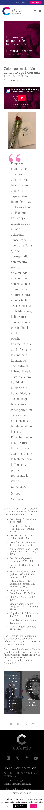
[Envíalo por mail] (11, 723)
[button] (35, 11)
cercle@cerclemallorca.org (17, 783)
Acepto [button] (33, 806)
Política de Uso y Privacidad (18, 789)
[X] (17, 758)
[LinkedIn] (8, 758)
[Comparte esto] (18, 723)
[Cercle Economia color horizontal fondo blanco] (12, 11)
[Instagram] (26, 758)
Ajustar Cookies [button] (19, 806)
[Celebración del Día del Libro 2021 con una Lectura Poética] (22, 22)
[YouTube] (35, 758)
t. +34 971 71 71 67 (13, 781)
